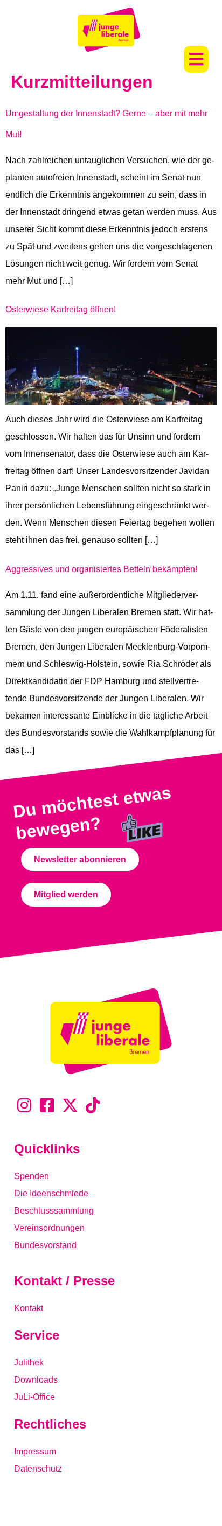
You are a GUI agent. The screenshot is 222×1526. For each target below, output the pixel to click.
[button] (196, 59)
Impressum (35, 1451)
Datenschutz (38, 1468)
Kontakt (28, 1308)
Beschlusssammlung (54, 1210)
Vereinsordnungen (49, 1227)
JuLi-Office (34, 1397)
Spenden (31, 1176)
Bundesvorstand (45, 1245)
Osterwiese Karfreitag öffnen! (60, 309)
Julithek (29, 1362)
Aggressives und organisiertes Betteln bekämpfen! (101, 569)
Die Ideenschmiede (51, 1193)
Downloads (36, 1379)
